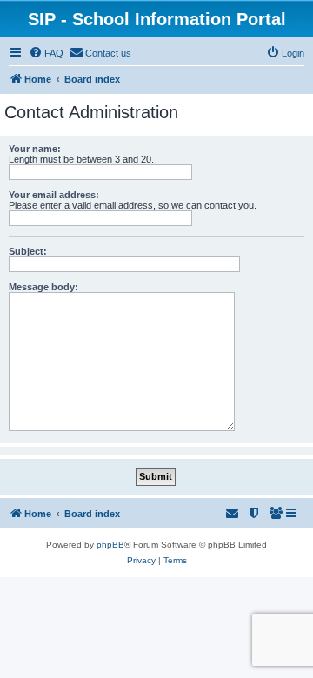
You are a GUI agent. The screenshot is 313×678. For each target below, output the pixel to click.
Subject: (28, 251)
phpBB (110, 544)
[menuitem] (46, 53)
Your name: (35, 148)
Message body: (43, 287)
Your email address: (54, 194)
